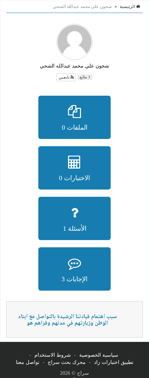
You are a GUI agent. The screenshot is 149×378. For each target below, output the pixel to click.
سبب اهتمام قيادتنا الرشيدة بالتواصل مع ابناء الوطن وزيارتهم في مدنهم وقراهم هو (67, 320)
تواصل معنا (27, 362)
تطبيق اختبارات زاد (113, 362)
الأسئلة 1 (74, 228)
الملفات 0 (75, 127)
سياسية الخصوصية (98, 355)
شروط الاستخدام (52, 355)
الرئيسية (128, 6)
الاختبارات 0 (74, 178)
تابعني (65, 77)
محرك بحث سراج (67, 362)
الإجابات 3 (74, 279)
